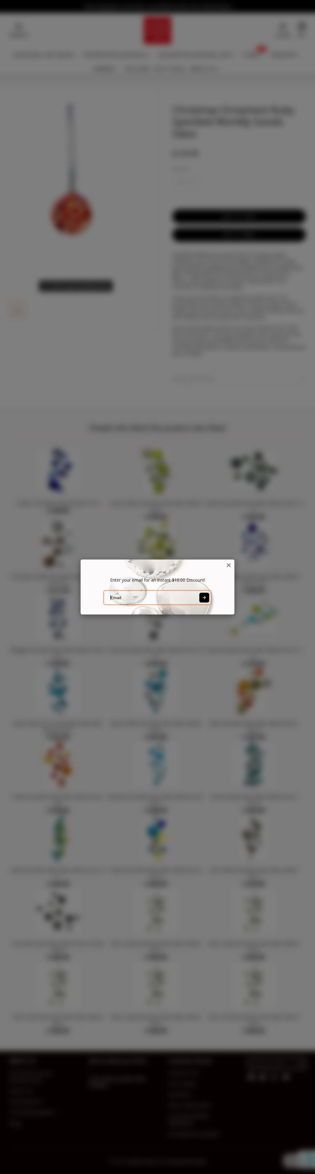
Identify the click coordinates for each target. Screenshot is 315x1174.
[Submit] (204, 598)
